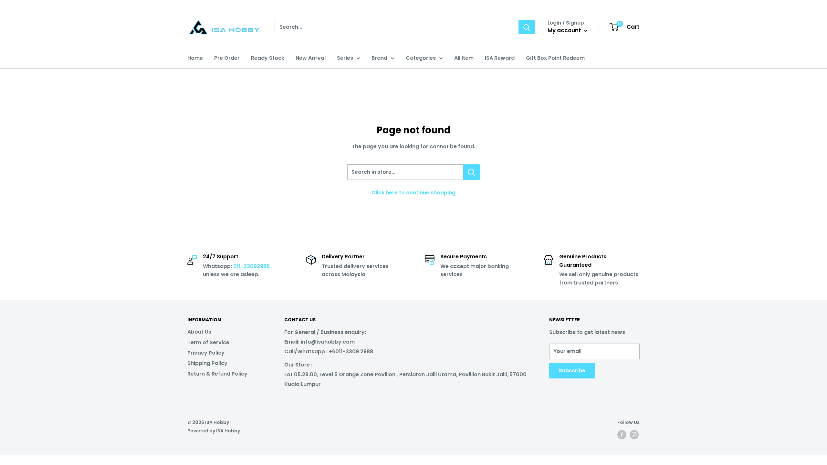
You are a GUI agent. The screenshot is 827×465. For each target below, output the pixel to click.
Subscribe (572, 370)
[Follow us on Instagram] (634, 434)
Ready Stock (267, 58)
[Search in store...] (471, 172)
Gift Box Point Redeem (555, 58)
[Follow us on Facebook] (621, 434)
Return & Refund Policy (217, 373)
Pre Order (227, 58)
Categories (421, 58)
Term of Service (208, 342)
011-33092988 (251, 266)
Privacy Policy (206, 352)
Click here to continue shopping (413, 192)
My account (565, 30)
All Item (464, 58)
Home (195, 58)
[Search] (526, 27)
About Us (199, 332)
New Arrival (311, 58)
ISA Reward (500, 58)
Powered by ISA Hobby (213, 431)
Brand (379, 58)
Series (345, 58)
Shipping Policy (207, 363)
